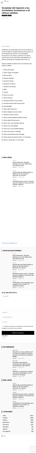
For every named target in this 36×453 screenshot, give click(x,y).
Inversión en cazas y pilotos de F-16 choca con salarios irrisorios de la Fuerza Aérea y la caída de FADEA (23, 354)
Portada (4, 15)
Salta (9, 15)
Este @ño (5, 335)
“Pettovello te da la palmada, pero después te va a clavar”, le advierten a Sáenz (23, 284)
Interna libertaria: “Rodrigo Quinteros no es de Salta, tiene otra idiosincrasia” (22, 164)
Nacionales (15, 350)
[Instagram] (32, 443)
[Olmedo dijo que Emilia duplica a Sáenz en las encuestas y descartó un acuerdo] (7, 173)
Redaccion (15, 167)
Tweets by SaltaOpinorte (9, 243)
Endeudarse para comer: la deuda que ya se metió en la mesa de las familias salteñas (23, 183)
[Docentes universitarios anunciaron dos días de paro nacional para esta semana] (7, 364)
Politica (14, 160)
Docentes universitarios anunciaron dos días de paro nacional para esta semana (22, 364)
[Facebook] (29, 443)
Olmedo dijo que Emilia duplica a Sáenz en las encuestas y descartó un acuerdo (23, 174)
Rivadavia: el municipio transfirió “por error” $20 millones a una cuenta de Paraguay (23, 373)
